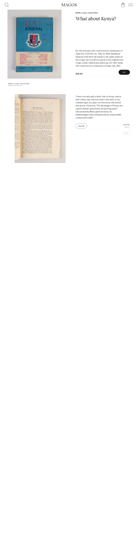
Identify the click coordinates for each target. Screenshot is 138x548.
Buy (124, 72)
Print (126, 133)
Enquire (81, 126)
